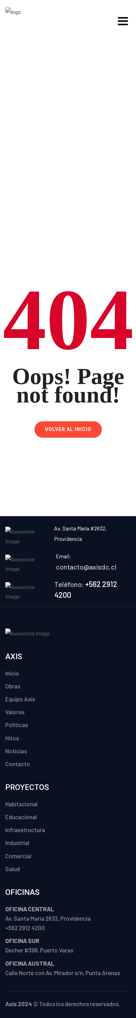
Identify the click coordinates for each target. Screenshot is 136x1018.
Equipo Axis (20, 698)
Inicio (12, 673)
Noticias (16, 750)
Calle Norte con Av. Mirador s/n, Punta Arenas (62, 972)
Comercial (18, 855)
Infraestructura (25, 829)
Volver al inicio (68, 429)
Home (42, 149)
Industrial (17, 842)
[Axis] (28, 20)
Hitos (12, 737)
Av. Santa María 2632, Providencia (48, 918)
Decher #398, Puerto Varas (39, 950)
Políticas (16, 724)
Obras (12, 686)
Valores (14, 711)
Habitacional (21, 803)
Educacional (21, 816)
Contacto (17, 763)
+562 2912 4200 (25, 927)
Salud (12, 868)
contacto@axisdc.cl (86, 567)
